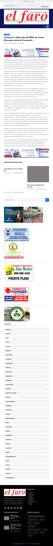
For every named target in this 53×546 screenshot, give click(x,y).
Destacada (9, 355)
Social (7, 465)
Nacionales (9, 427)
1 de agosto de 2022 (18, 173)
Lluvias (45, 529)
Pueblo (8, 452)
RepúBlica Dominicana (34, 529)
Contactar (45, 6)
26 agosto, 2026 (15, 520)
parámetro (9, 435)
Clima (7, 342)
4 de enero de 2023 (41, 189)
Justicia (42, 532)
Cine (7, 338)
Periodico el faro (26, 544)
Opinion (8, 431)
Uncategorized (10, 477)
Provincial (8, 448)
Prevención (32, 526)
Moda (7, 422)
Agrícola (8, 329)
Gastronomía (9, 384)
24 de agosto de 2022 (18, 192)
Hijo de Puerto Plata (11, 393)
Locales (8, 414)
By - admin (7, 173)
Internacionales (10, 401)
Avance (8, 333)
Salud (7, 461)
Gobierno (8, 389)
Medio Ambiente (10, 418)
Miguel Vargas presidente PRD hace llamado (15, 517)
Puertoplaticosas (10, 456)
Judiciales (7, 34)
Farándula (9, 380)
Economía (8, 359)
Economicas (9, 363)
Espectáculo (9, 376)
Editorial (8, 367)
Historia (8, 397)
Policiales (8, 439)
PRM (30, 523)
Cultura (8, 346)
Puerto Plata (33, 520)
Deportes (8, 350)
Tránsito (8, 469)
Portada (30, 492)
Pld (29, 532)
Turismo (8, 473)
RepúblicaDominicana (37, 516)
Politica (8, 444)
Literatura (8, 410)
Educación (9, 372)
